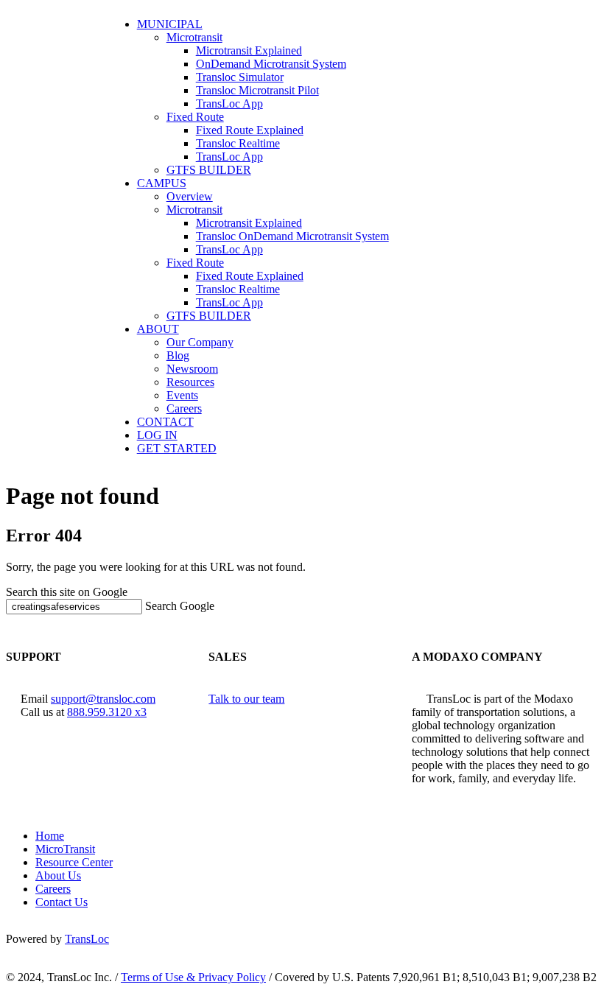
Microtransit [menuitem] (194, 37)
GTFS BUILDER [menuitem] (208, 170)
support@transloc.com (103, 698)
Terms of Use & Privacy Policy (193, 977)
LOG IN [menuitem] (157, 435)
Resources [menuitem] (190, 382)
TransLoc (87, 939)
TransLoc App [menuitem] (229, 103)
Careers (53, 888)
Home (49, 835)
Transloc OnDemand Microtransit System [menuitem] (292, 236)
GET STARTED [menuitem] (177, 448)
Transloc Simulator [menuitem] (240, 77)
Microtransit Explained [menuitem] (249, 50)
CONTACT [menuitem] (165, 421)
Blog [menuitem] (177, 355)
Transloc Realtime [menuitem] (238, 143)
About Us (58, 875)
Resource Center (74, 862)
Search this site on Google (66, 592)
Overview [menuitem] (189, 196)
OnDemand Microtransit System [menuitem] (271, 63)
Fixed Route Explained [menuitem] (249, 130)
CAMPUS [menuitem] (161, 183)
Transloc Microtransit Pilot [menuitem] (257, 90)
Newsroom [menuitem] (192, 368)
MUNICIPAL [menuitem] (170, 24)
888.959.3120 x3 (107, 712)
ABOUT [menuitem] (158, 329)
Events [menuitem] (182, 395)
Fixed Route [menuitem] (195, 116)
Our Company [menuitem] (199, 342)
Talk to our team (246, 698)
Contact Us (61, 902)
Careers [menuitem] (184, 408)
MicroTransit (65, 849)
